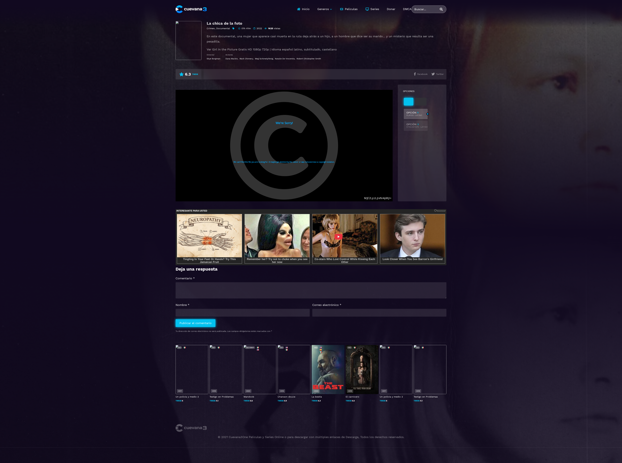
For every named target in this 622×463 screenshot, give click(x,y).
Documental (223, 28)
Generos (323, 9)
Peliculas (351, 9)
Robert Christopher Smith (309, 59)
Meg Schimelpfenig (264, 59)
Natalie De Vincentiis (285, 59)
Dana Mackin (231, 59)
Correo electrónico (326, 305)
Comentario (185, 278)
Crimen (211, 28)
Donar (391, 9)
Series (374, 9)
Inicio (306, 9)
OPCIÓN (414, 113)
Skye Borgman (213, 59)
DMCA (407, 9)
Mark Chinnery (246, 59)
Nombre (182, 305)
